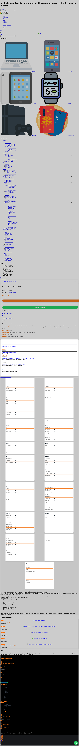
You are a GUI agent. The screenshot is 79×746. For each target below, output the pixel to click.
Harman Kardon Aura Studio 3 (8, 347)
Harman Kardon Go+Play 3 (7, 353)
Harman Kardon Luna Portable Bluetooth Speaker (12, 365)
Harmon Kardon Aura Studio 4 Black (9, 371)
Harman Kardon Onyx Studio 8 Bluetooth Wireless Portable (14, 359)
